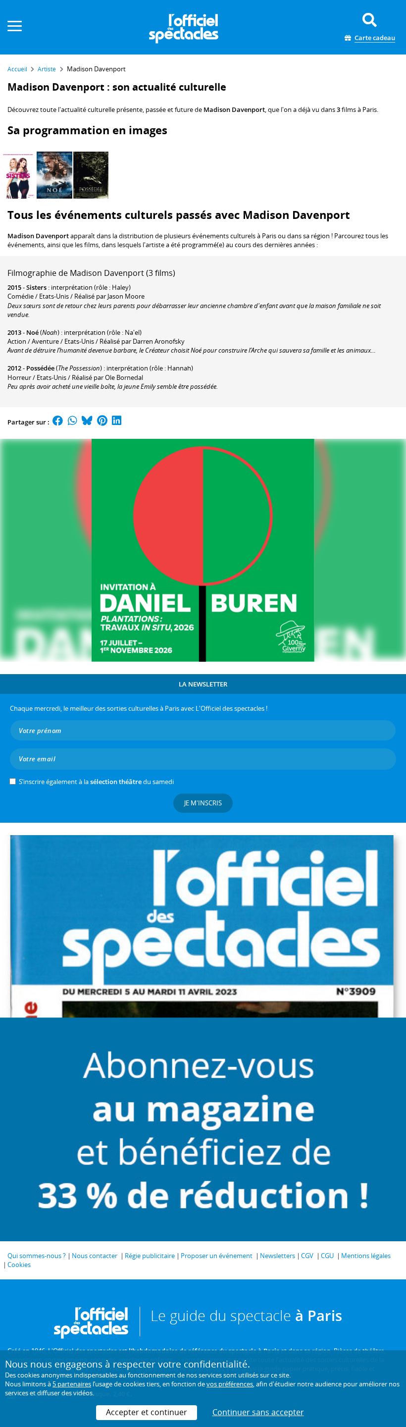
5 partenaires (71, 1383)
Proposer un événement (217, 1255)
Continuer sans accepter (258, 1412)
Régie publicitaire (150, 1255)
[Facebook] (58, 422)
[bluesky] (87, 422)
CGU (327, 1255)
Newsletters (277, 1255)
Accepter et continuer (146, 1412)
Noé (32, 332)
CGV (307, 1255)
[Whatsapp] (72, 422)
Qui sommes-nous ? (36, 1255)
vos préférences (229, 1383)
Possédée (40, 368)
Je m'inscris (203, 802)
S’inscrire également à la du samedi (96, 781)
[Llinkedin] (116, 422)
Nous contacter (94, 1255)
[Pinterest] (102, 422)
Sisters (36, 287)
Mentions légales (366, 1255)
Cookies (19, 1264)
